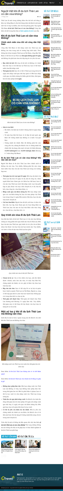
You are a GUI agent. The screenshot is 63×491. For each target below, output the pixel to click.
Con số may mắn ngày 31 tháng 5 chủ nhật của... (56, 175)
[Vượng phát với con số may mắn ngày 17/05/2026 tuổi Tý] (46, 208)
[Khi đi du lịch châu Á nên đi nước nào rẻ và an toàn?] (46, 256)
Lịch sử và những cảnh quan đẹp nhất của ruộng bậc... (56, 96)
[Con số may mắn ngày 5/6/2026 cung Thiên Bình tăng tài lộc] (46, 161)
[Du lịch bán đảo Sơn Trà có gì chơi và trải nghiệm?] (46, 243)
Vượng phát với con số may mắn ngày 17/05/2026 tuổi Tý (56, 208)
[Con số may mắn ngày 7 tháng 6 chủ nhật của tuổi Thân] (46, 155)
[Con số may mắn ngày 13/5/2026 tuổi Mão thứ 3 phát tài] (46, 214)
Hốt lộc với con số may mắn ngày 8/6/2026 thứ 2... (56, 148)
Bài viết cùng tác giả (26, 436)
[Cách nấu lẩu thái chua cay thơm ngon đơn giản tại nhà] (46, 29)
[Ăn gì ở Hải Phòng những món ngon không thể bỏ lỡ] (46, 76)
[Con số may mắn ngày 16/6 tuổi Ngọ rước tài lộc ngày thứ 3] (46, 122)
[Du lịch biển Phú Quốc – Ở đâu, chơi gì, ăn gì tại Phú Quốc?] (46, 109)
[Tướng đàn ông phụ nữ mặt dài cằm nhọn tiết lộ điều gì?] (46, 82)
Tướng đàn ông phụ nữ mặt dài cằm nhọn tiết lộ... (56, 82)
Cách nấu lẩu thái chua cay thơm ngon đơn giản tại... (56, 29)
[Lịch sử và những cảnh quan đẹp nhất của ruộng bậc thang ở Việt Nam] (46, 95)
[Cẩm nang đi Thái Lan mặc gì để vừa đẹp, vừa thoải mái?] (21, 444)
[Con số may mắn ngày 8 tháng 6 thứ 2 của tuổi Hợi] (46, 89)
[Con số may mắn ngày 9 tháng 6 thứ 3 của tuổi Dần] (46, 135)
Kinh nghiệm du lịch (21, 3)
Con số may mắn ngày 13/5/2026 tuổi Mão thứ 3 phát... (56, 214)
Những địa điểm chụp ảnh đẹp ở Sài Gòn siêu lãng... (56, 49)
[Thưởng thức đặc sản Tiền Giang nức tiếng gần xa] (46, 102)
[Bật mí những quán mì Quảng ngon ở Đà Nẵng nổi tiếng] (46, 236)
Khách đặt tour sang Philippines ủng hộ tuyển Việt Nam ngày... (56, 23)
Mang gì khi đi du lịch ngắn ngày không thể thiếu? (55, 69)
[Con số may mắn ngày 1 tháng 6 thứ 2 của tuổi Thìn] (46, 168)
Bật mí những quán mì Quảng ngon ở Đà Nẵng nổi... (56, 236)
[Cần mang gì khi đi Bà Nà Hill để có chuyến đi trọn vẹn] (7, 444)
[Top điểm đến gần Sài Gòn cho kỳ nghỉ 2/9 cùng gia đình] (46, 16)
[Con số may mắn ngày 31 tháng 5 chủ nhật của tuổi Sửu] (46, 175)
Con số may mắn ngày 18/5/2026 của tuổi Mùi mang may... (56, 201)
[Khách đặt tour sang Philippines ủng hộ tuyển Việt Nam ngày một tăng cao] (46, 23)
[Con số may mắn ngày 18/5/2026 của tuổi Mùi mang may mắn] (46, 201)
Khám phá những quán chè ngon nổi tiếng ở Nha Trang (56, 63)
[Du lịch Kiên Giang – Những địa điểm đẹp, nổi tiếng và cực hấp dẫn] (46, 36)
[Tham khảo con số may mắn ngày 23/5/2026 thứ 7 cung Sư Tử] (46, 188)
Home (2, 8)
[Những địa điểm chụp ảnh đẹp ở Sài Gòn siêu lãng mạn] (46, 49)
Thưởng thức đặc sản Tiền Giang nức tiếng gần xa (55, 102)
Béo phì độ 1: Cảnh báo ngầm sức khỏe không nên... (56, 229)
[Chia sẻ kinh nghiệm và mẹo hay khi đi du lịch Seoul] (46, 42)
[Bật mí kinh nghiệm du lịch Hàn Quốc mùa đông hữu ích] (46, 56)
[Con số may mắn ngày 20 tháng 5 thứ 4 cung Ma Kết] (46, 194)
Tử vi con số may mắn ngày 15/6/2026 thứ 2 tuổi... (56, 128)
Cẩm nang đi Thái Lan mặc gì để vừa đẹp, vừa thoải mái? (20, 451)
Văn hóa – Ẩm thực (43, 3)
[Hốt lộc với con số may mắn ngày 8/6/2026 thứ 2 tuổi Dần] (46, 148)
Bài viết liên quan (9, 436)
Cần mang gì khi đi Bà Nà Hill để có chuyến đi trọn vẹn (7, 451)
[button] (60, 3)
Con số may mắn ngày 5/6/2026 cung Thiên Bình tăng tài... (56, 161)
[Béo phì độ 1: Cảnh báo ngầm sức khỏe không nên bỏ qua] (46, 229)
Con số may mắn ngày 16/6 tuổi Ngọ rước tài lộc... (56, 122)
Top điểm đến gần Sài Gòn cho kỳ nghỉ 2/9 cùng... (56, 16)
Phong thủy (51, 3)
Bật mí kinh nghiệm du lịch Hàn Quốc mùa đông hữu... (56, 56)
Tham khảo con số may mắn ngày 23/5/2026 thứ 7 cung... (56, 188)
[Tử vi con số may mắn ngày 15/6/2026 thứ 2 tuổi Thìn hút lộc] (46, 128)
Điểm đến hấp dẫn (32, 3)
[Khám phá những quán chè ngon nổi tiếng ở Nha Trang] (46, 62)
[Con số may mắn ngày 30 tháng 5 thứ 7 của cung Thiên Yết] (46, 181)
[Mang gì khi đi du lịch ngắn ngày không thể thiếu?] (46, 69)
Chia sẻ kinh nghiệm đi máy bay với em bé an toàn (34, 451)
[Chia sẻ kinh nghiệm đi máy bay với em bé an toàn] (35, 444)
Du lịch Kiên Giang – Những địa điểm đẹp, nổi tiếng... (56, 36)
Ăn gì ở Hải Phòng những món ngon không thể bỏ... (56, 76)
